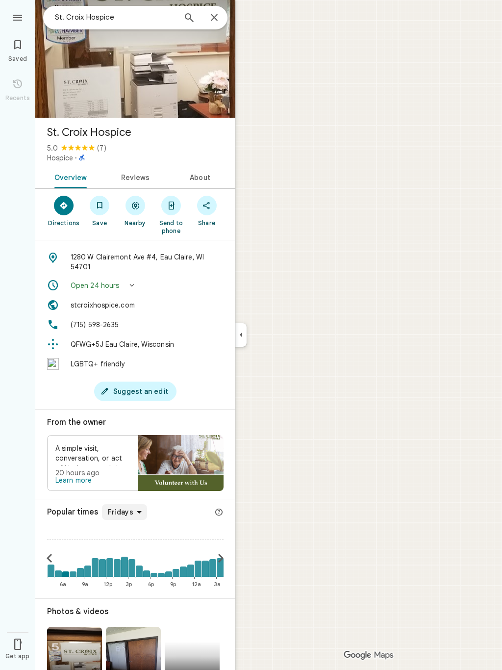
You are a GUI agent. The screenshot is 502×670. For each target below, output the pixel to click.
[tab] (69, 176)
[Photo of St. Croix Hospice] (135, 59)
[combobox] (115, 17)
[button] (135, 285)
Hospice (60, 158)
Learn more (73, 480)
